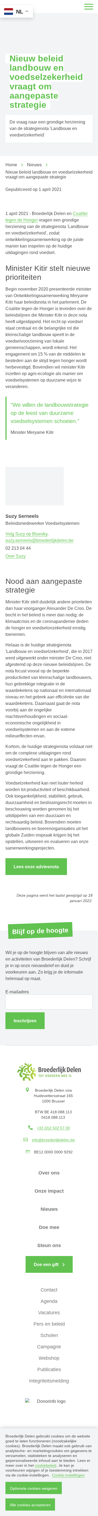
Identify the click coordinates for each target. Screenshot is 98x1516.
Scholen (49, 1335)
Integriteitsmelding (49, 1381)
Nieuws (34, 164)
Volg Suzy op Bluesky (26, 534)
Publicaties (49, 1369)
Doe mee (49, 1227)
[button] (88, 6)
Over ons (49, 1173)
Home (11, 164)
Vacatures (49, 1312)
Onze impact (49, 1191)
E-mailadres (17, 992)
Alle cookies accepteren (30, 1505)
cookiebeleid (45, 1465)
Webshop (49, 1358)
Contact (49, 1290)
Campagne (49, 1346)
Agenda (49, 1301)
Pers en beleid (49, 1324)
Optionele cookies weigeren (33, 1488)
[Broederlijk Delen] (49, 1072)
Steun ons (49, 1245)
